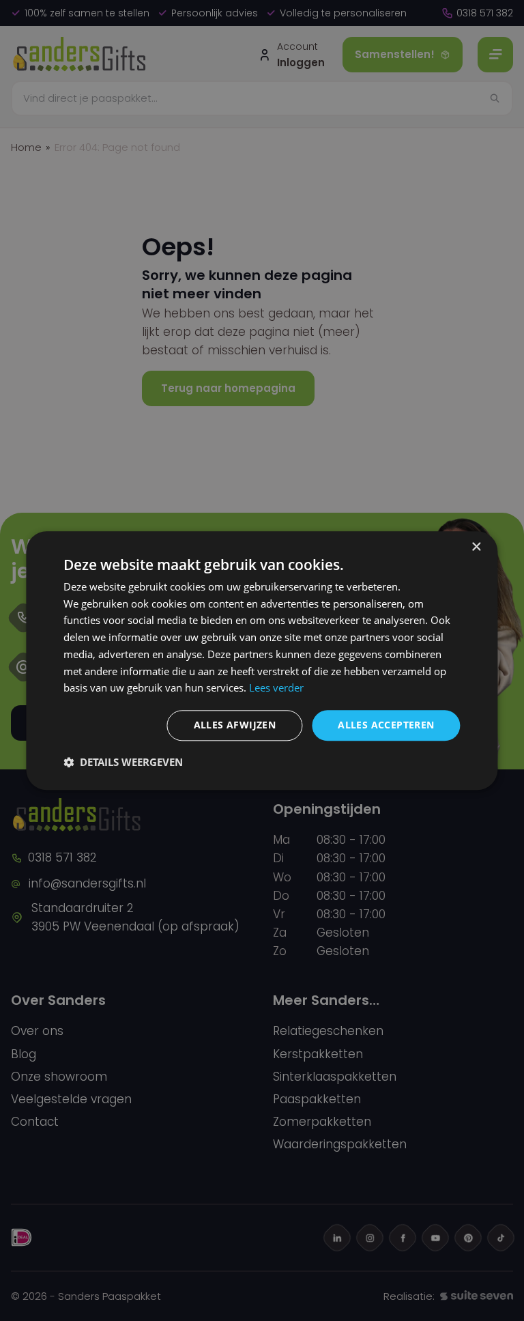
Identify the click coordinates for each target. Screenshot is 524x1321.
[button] (123, 761)
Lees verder (276, 688)
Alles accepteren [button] (386, 724)
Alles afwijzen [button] (235, 724)
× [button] (476, 547)
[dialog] (261, 660)
